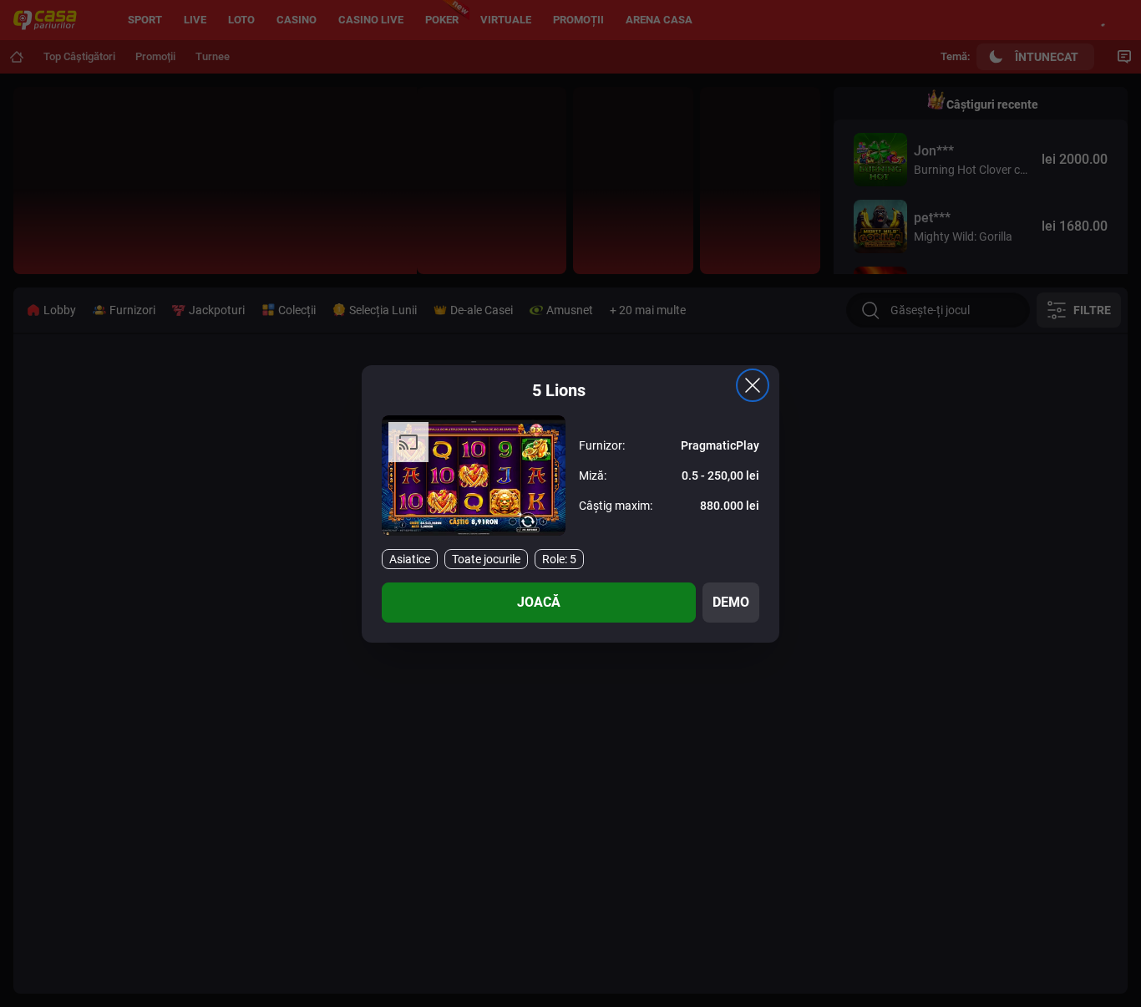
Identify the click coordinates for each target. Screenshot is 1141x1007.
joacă (538, 602)
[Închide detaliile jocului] (752, 385)
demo (730, 602)
